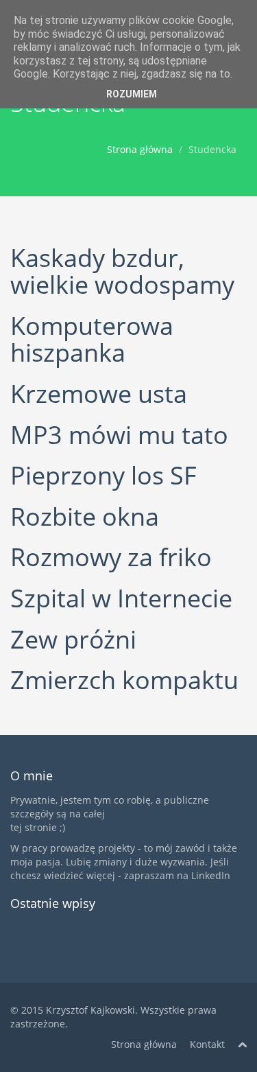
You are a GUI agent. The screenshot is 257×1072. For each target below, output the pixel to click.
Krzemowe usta (98, 393)
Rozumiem (131, 94)
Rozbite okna (84, 516)
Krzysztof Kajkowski (90, 1009)
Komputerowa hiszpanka (91, 339)
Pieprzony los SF (103, 475)
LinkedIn (210, 875)
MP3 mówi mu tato (119, 435)
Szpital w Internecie (121, 598)
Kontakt (207, 1044)
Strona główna (140, 149)
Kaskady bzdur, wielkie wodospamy (122, 271)
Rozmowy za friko (111, 557)
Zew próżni (73, 639)
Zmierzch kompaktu (124, 680)
